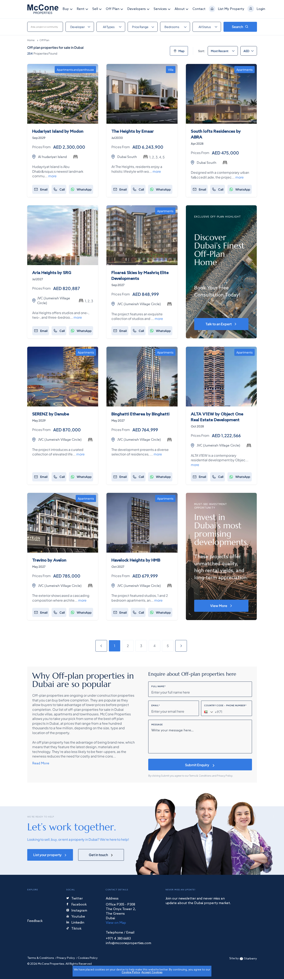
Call (62, 189)
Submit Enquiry (197, 765)
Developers (136, 9)
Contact (199, 9)
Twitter (77, 899)
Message (157, 724)
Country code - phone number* (225, 705)
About (180, 9)
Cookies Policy (88, 958)
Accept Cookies (151, 972)
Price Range (140, 27)
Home (31, 40)
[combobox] (45, 27)
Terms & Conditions (200, 775)
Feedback (35, 921)
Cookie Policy (131, 972)
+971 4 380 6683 (118, 938)
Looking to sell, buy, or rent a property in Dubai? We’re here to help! (78, 839)
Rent (80, 9)
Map (181, 50)
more (52, 176)
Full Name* (158, 686)
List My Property (231, 9)
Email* (155, 705)
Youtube (78, 917)
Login (261, 9)
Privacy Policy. (225, 775)
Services (160, 9)
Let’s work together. (71, 827)
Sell (95, 9)
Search (237, 26)
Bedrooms (171, 27)
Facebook (79, 905)
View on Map (116, 923)
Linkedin (77, 923)
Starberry (250, 959)
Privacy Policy (66, 958)
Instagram (79, 911)
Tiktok (76, 929)
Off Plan (112, 9)
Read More (40, 763)
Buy (66, 9)
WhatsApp (84, 189)
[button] (208, 711)
